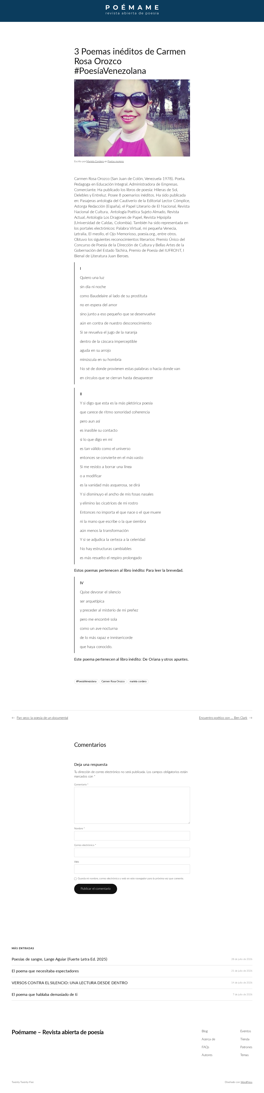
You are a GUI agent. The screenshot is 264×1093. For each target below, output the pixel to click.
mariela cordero (138, 681)
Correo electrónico (85, 845)
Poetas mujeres (116, 161)
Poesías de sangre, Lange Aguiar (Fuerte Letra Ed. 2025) (59, 959)
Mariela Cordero (95, 161)
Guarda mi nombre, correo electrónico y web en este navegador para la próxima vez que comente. (131, 878)
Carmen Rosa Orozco (113, 681)
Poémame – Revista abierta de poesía (58, 1032)
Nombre (79, 828)
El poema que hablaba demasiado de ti (44, 995)
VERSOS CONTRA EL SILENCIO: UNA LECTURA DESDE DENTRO (70, 983)
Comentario (81, 784)
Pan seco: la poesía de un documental (42, 718)
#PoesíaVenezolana (86, 681)
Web (76, 862)
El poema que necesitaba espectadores (45, 971)
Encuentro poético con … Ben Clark (223, 718)
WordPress (246, 1082)
